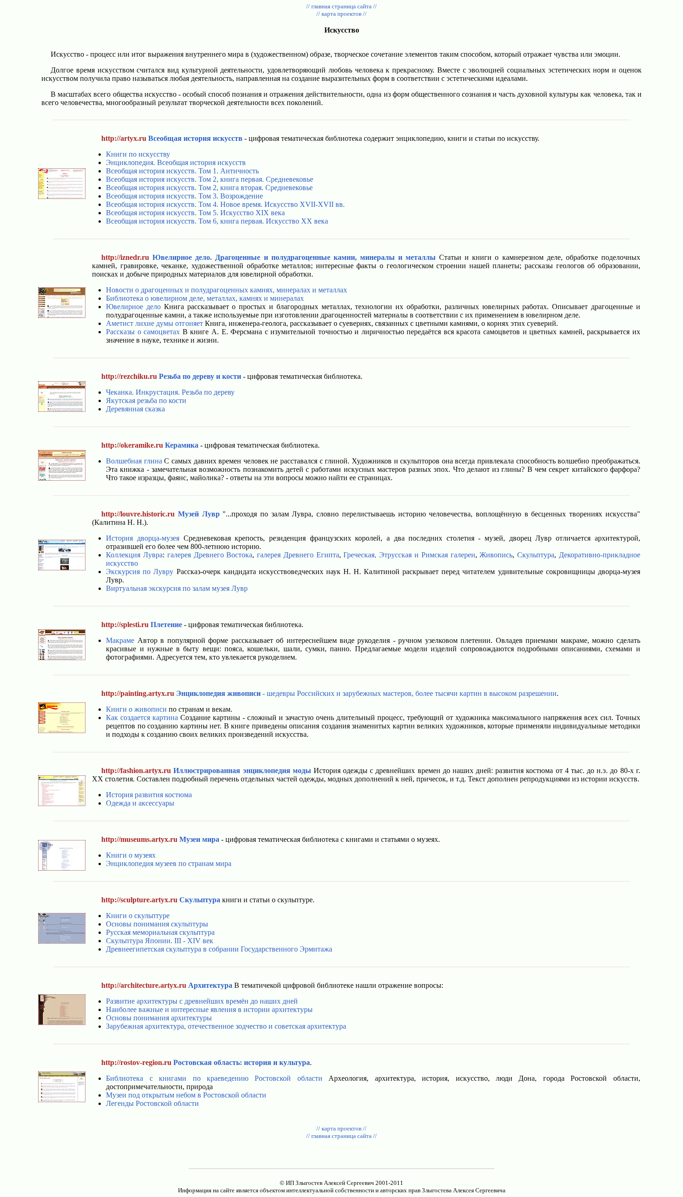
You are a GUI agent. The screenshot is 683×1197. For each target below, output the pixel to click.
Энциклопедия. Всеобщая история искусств (176, 162)
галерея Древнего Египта (298, 555)
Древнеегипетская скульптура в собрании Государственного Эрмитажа (219, 949)
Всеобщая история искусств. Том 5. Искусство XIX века (195, 213)
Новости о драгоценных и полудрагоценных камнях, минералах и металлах (226, 290)
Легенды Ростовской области (152, 1103)
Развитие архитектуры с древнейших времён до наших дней (202, 1001)
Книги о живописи (136, 709)
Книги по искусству (138, 154)
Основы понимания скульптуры (157, 924)
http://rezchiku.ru (129, 376)
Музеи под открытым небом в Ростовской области (186, 1095)
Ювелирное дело (133, 307)
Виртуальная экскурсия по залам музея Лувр (177, 588)
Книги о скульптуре (138, 915)
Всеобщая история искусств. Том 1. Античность (182, 171)
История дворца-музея (142, 538)
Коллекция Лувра (134, 555)
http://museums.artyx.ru (139, 839)
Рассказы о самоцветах (143, 332)
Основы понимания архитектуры (159, 1018)
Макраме (120, 640)
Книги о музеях (131, 855)
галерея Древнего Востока (210, 555)
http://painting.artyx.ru (137, 693)
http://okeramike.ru (132, 445)
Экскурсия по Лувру (139, 571)
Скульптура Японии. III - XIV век (159, 941)
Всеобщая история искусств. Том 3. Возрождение (184, 196)
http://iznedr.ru (125, 257)
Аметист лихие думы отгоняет (154, 323)
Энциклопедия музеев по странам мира (168, 863)
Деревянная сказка (135, 409)
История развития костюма (149, 795)
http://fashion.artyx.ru (136, 770)
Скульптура (535, 555)
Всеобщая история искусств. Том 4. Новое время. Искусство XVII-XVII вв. (225, 204)
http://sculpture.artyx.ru (139, 900)
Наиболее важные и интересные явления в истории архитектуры (209, 1009)
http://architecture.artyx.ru (143, 985)
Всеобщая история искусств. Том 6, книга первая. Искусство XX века (217, 221)
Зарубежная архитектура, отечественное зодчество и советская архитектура (226, 1026)
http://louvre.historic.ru (138, 514)
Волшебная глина (134, 461)
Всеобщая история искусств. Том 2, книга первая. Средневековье (209, 179)
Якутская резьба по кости (146, 400)
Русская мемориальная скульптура (160, 932)
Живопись (495, 555)
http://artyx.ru (123, 138)
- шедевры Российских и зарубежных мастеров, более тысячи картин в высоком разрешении (366, 693)
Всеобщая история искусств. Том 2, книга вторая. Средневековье (209, 188)
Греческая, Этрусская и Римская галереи (409, 555)
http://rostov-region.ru (136, 1062)
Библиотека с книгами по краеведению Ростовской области (214, 1078)
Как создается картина (142, 717)
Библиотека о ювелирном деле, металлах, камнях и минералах (205, 298)
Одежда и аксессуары (140, 803)
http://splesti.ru (125, 624)
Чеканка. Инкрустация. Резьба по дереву (170, 392)
